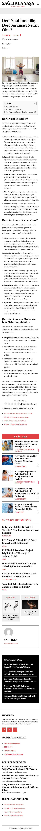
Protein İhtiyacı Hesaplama (13, 816)
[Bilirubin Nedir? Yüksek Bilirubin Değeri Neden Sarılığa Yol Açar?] (7, 445)
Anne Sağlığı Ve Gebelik (10, 772)
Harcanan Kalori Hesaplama (13, 805)
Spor (16, 35)
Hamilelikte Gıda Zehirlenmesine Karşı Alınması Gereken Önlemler (20, 776)
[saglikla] (3, 39)
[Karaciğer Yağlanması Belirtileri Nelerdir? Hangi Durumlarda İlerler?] (7, 475)
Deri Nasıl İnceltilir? (12, 106)
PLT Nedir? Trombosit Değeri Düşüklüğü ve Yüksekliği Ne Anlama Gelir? (17, 553)
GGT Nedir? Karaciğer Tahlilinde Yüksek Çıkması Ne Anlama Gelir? (26, 460)
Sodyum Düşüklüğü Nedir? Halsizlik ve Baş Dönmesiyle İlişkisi (26, 506)
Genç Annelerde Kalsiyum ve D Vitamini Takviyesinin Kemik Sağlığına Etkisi (20, 787)
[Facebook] (4, 53)
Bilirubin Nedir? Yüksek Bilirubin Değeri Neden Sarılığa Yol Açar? (26, 444)
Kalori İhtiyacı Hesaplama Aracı (15, 421)
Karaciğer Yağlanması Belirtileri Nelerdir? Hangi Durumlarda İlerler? (25, 475)
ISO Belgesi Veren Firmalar (13, 754)
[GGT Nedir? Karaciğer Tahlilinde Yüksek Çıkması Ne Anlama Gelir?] (7, 460)
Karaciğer (20, 466)
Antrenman (20, 499)
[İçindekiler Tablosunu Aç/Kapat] (34, 103)
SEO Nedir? (8, 747)
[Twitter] (9, 53)
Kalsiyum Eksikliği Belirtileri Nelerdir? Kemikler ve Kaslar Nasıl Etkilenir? (27, 492)
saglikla (15, 39)
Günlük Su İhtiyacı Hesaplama (14, 808)
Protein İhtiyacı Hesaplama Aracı (15, 424)
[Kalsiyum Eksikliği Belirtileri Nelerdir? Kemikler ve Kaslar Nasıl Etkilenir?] (7, 493)
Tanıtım (19, 512)
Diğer (4, 546)
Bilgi (4, 559)
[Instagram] (9, 730)
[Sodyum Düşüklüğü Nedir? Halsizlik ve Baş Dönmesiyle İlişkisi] (7, 508)
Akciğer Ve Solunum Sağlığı (24, 450)
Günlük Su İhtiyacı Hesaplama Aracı (16, 417)
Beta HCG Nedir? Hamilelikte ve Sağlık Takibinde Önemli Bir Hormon (19, 767)
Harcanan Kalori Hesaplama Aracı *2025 (18, 413)
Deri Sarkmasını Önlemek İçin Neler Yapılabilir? (21, 112)
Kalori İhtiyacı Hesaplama (13, 812)
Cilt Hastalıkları (9, 579)
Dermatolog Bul (9, 751)
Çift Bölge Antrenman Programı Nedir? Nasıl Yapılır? (11, 617)
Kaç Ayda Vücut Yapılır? (30, 613)
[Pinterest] (13, 53)
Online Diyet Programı (12, 743)
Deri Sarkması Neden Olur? (14, 109)
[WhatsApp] (18, 53)
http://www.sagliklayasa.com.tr (11, 643)
